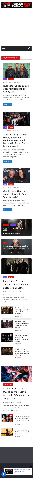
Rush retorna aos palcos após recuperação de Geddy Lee (16, 88)
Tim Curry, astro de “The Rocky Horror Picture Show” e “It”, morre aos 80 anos (22, 419)
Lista (29, 242)
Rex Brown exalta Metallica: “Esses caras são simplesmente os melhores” (22, 324)
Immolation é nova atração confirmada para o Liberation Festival (16, 284)
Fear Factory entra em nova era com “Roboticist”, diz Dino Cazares (21, 338)
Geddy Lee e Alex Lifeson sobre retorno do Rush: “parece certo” (16, 194)
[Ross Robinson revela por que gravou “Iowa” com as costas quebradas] (7, 312)
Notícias (11, 79)
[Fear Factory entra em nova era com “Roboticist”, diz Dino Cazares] (7, 339)
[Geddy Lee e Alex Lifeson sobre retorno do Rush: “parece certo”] (16, 175)
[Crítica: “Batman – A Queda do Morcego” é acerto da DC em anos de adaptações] (16, 374)
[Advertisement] (16, 28)
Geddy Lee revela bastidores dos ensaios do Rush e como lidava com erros (22, 352)
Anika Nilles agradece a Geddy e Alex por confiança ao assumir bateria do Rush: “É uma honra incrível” (15, 140)
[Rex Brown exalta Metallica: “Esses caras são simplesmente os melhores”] (7, 326)
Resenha (28, 223)
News (5, 79)
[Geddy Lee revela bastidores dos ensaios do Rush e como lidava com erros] (7, 353)
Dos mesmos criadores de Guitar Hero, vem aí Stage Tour (22, 432)
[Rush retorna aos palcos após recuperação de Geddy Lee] (16, 70)
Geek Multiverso (8, 384)
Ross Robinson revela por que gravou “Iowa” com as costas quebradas (21, 310)
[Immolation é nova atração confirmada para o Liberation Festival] (16, 266)
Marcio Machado (17, 82)
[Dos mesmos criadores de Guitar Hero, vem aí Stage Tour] (7, 433)
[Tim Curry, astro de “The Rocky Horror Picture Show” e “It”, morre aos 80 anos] (7, 420)
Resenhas (5, 225)
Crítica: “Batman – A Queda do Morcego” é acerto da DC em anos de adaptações (16, 393)
